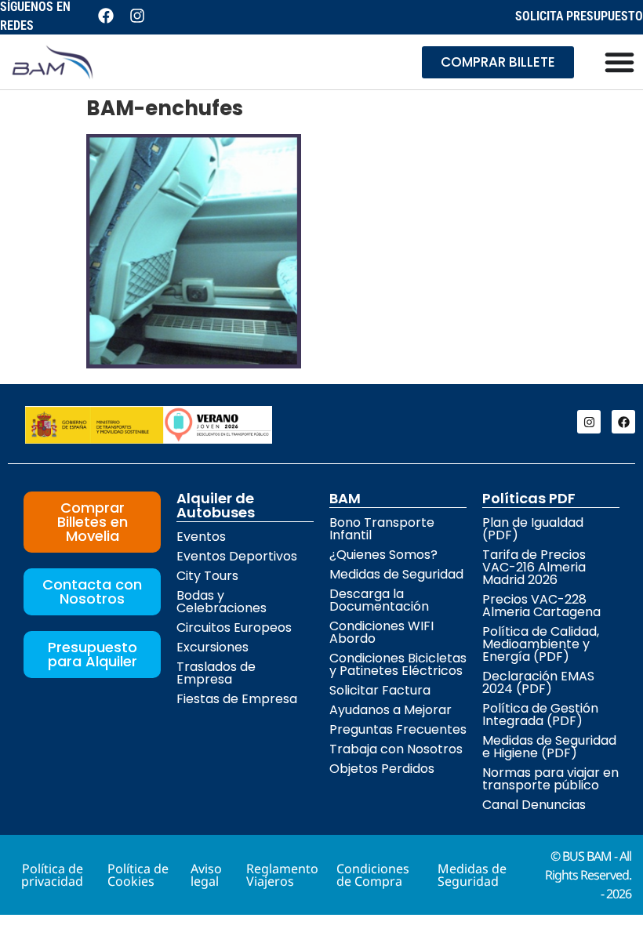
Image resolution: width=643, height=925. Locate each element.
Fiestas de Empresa (236, 699)
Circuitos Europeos (234, 627)
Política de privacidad (52, 875)
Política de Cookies (138, 875)
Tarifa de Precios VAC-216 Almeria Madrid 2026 (534, 567)
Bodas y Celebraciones (221, 601)
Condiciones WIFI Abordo (381, 632)
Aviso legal (206, 875)
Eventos (201, 537)
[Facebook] (623, 421)
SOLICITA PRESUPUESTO (579, 16)
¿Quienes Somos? (383, 555)
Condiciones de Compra (372, 875)
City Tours (207, 576)
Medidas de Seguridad (396, 574)
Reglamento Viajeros (282, 875)
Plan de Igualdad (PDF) (532, 528)
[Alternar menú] (619, 62)
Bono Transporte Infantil (381, 528)
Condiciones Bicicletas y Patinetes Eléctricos (398, 664)
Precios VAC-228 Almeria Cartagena (541, 605)
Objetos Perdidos (381, 769)
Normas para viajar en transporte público (550, 779)
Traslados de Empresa (216, 673)
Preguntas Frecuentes (398, 729)
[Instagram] (589, 421)
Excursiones (212, 647)
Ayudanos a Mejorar (390, 710)
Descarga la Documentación (379, 600)
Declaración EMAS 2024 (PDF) (538, 682)
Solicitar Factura (379, 690)
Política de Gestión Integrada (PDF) (540, 714)
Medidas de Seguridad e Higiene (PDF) (549, 746)
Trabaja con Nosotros (396, 749)
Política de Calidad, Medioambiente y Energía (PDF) (540, 644)
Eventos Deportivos (236, 556)
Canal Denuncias (534, 805)
